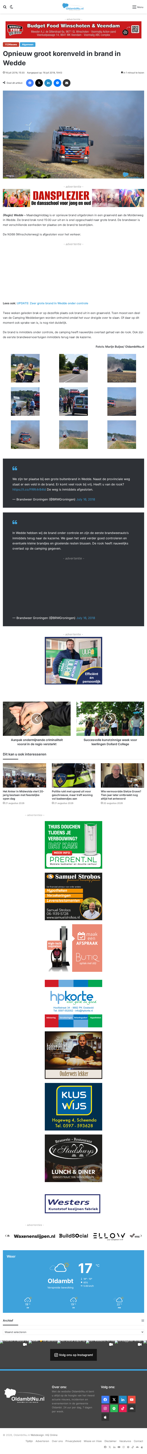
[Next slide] (141, 1235)
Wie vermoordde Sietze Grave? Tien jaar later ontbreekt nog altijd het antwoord (121, 795)
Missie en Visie (93, 1441)
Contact (138, 1441)
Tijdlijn (29, 1441)
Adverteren (42, 1441)
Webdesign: (38, 1434)
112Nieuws (11, 44)
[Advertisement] (73, 273)
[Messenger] (57, 83)
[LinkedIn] (48, 83)
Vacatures (125, 1441)
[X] (39, 83)
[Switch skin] (11, 8)
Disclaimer (111, 1441)
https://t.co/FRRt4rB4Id (29, 489)
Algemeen (27, 44)
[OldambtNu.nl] (73, 7)
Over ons (57, 1441)
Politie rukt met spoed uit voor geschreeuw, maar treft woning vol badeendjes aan (72, 795)
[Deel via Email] (66, 83)
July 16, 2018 (85, 499)
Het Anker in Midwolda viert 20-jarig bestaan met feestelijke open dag (23, 795)
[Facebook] (30, 83)
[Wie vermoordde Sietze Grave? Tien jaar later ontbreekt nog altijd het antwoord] (122, 775)
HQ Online (51, 1434)
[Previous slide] (5, 1235)
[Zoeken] (5, 8)
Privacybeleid (73, 1441)
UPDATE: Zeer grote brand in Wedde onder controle (52, 303)
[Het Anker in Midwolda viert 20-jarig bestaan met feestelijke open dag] (24, 775)
